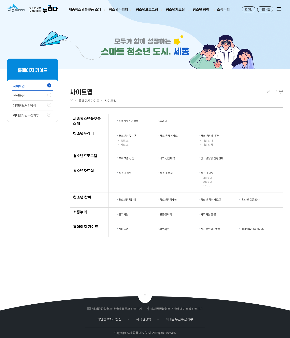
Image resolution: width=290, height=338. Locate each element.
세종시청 (265, 9)
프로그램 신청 (126, 158)
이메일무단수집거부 (252, 229)
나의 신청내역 (167, 158)
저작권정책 (143, 319)
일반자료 (207, 178)
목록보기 (125, 140)
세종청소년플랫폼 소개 (87, 121)
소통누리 (80, 212)
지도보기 (125, 144)
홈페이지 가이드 (89, 100)
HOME (71, 100)
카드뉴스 (207, 186)
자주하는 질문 (208, 214)
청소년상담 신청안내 (211, 158)
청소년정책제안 (168, 199)
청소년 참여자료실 (210, 199)
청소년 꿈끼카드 (168, 136)
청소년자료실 (83, 170)
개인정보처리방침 (210, 229)
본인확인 (164, 229)
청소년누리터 (83, 133)
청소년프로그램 (85, 155)
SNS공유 (268, 92)
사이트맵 (110, 100)
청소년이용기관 (127, 136)
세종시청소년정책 (128, 121)
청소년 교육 (206, 173)
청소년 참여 (82, 197)
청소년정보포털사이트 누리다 (32, 8)
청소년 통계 (165, 173)
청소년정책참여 (127, 199)
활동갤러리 (165, 214)
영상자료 (207, 182)
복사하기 (275, 92)
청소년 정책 (125, 173)
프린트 (281, 92)
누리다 (163, 121)
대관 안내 (207, 140)
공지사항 (123, 214)
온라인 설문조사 (250, 199)
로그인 (248, 9)
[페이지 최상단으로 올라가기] (145, 296)
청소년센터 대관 (209, 136)
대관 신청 (207, 144)
